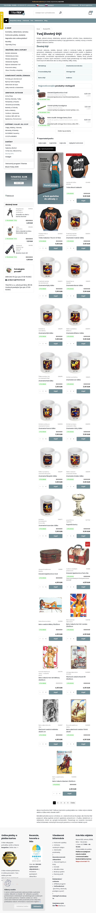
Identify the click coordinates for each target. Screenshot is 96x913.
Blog (45, 20)
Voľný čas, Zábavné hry (13, 151)
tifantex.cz (41, 5)
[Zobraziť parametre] (46, 149)
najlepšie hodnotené (76, 143)
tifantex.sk (51, 5)
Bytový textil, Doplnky (12, 82)
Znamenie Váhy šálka (74, 428)
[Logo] (17, 13)
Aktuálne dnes (59, 869)
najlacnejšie (42, 143)
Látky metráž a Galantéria (14, 87)
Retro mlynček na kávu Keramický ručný (23, 232)
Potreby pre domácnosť (13, 79)
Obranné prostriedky (12, 105)
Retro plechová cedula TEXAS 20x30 (77, 730)
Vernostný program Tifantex (16, 164)
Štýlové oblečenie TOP (12, 65)
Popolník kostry (71, 525)
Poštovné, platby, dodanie (15, 35)
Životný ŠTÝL (9, 154)
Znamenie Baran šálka (74, 285)
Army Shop (9, 96)
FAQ (31, 20)
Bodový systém (59, 872)
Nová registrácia (87, 5)
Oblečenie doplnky (11, 62)
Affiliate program (60, 884)
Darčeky (8, 145)
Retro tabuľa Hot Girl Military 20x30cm (49, 679)
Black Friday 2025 (12, 167)
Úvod (38, 29)
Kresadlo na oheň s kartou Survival (22, 215)
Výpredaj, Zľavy (10, 44)
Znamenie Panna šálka (47, 428)
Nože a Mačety (10, 110)
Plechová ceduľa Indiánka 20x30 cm (48, 730)
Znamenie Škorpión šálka (48, 476)
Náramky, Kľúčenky (11, 130)
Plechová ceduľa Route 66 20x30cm (76, 678)
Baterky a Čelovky (11, 107)
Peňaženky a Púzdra (12, 102)
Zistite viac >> (13, 847)
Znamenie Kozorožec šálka (48, 525)
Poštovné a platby (60, 843)
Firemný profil (58, 874)
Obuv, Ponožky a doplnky (13, 70)
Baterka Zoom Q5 (22, 253)
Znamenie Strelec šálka (74, 476)
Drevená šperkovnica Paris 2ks (77, 573)
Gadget (8, 157)
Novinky (8, 42)
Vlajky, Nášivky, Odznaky (13, 128)
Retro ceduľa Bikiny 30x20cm (49, 624)
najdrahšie (52, 143)
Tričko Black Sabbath (74, 187)
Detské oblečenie (11, 53)
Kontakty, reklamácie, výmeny (16, 32)
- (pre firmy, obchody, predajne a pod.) (59, 888)
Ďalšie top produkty (64, 131)
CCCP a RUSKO (11, 136)
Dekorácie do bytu (11, 85)
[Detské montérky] (50, 178)
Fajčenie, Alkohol (11, 148)
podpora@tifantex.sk (16, 280)
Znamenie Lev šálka (73, 380)
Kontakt (56, 867)
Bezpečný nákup (15, 20)
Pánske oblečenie (11, 59)
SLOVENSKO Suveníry (12, 133)
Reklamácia (39, 20)
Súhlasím (37, 906)
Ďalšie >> (73, 802)
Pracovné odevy (10, 67)
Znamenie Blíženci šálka (75, 333)
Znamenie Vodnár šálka (75, 238)
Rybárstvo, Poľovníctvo (13, 119)
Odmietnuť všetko (22, 906)
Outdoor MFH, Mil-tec (12, 116)
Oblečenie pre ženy (11, 56)
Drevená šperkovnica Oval (48, 574)
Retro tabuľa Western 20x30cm (63, 781)
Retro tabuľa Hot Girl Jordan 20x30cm (76, 625)
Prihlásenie (74, 5)
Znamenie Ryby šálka (46, 285)
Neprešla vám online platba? (16, 38)
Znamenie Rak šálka (46, 381)
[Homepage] (6, 21)
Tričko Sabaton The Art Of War (50, 238)
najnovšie (63, 143)
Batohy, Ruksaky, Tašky (13, 99)
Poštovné (26, 20)
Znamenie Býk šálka (46, 333)
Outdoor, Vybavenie (12, 113)
